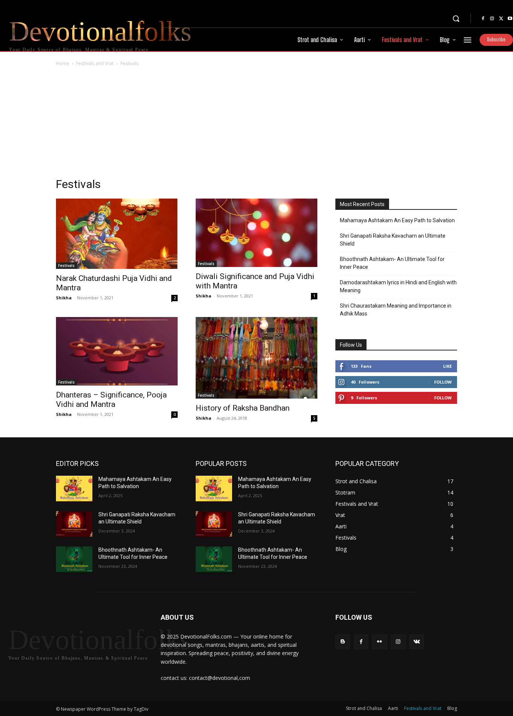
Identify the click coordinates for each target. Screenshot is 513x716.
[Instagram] (491, 18)
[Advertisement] (256, 124)
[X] (500, 18)
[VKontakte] (416, 641)
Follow (443, 382)
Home (62, 63)
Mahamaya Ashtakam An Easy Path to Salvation (397, 220)
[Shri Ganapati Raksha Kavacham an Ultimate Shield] (74, 524)
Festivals (66, 265)
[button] (456, 18)
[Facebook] (482, 18)
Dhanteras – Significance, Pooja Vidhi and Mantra (111, 399)
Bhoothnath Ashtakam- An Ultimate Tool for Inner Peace (392, 263)
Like (447, 366)
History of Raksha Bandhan (243, 408)
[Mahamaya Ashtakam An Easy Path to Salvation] (74, 488)
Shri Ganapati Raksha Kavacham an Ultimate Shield (392, 240)
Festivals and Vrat (94, 63)
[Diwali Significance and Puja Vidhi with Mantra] (256, 233)
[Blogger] (342, 641)
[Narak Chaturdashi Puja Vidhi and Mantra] (117, 234)
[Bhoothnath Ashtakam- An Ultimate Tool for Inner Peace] (74, 559)
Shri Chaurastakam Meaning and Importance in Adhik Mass (395, 310)
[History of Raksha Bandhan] (256, 357)
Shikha (64, 297)
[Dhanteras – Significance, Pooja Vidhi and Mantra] (117, 351)
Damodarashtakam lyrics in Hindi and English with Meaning (398, 286)
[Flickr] (379, 641)
